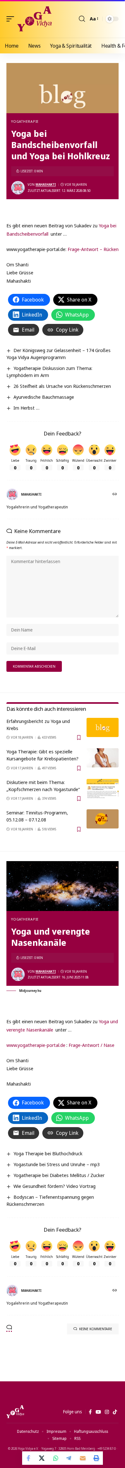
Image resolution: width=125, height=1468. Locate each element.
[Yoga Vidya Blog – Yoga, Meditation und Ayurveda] (15, 1411)
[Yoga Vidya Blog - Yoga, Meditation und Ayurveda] (34, 18)
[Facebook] (90, 1412)
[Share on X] (42, 1458)
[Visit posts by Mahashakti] (18, 187)
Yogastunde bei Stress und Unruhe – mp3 (56, 1164)
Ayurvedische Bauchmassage (43, 397)
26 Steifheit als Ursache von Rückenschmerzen (62, 386)
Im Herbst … (26, 407)
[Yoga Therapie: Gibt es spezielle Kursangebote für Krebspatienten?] (103, 757)
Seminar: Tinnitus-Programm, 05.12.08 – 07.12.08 (37, 816)
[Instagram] (107, 1412)
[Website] (115, 494)
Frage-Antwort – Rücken (93, 249)
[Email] (82, 1458)
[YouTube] (98, 1412)
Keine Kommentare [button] (95, 1328)
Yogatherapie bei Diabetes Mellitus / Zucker (58, 1175)
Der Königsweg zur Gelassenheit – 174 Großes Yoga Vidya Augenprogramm (58, 353)
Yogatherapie (25, 121)
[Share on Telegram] (69, 1458)
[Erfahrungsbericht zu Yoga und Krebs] (103, 727)
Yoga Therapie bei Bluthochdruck (47, 1153)
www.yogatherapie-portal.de (35, 1045)
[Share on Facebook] (29, 1458)
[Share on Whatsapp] (56, 1458)
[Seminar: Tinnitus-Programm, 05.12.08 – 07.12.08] (103, 818)
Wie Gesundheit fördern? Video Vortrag (54, 1186)
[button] (11, 18)
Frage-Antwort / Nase (91, 1045)
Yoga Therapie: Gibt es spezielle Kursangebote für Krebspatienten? (42, 755)
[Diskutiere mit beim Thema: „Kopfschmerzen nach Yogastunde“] (103, 788)
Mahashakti (46, 184)
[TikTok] (115, 1412)
